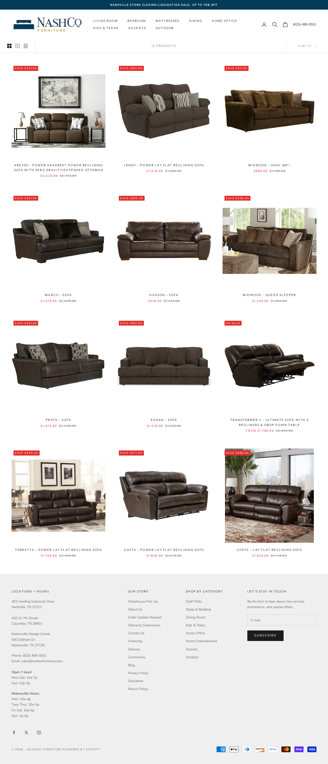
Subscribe (265, 635)
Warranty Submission (144, 625)
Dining (195, 21)
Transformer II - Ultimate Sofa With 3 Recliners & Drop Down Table (269, 422)
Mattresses (168, 21)
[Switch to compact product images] (26, 45)
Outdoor (165, 28)
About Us (135, 609)
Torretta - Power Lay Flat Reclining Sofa (58, 550)
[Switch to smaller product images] (17, 45)
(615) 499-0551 (304, 24)
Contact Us (136, 633)
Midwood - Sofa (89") (269, 165)
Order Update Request (145, 617)
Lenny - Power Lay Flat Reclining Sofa (164, 165)
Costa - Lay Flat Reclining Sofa (269, 550)
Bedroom (137, 21)
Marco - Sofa (58, 295)
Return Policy (138, 689)
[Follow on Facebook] (14, 732)
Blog (131, 665)
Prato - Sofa (58, 420)
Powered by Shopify (81, 749)
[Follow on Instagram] (38, 732)
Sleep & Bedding (198, 609)
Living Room (105, 21)
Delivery (134, 649)
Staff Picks (194, 601)
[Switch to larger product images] (9, 45)
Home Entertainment (201, 641)
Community (136, 657)
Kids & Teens (106, 28)
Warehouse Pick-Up (143, 601)
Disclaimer (135, 681)
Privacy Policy (138, 673)
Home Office (224, 21)
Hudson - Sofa (163, 295)
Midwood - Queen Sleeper (269, 295)
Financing (135, 641)
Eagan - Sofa (164, 420)
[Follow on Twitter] (26, 732)
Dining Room (195, 617)
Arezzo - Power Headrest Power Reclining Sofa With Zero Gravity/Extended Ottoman (58, 167)
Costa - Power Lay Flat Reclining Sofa (164, 550)
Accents (137, 28)
